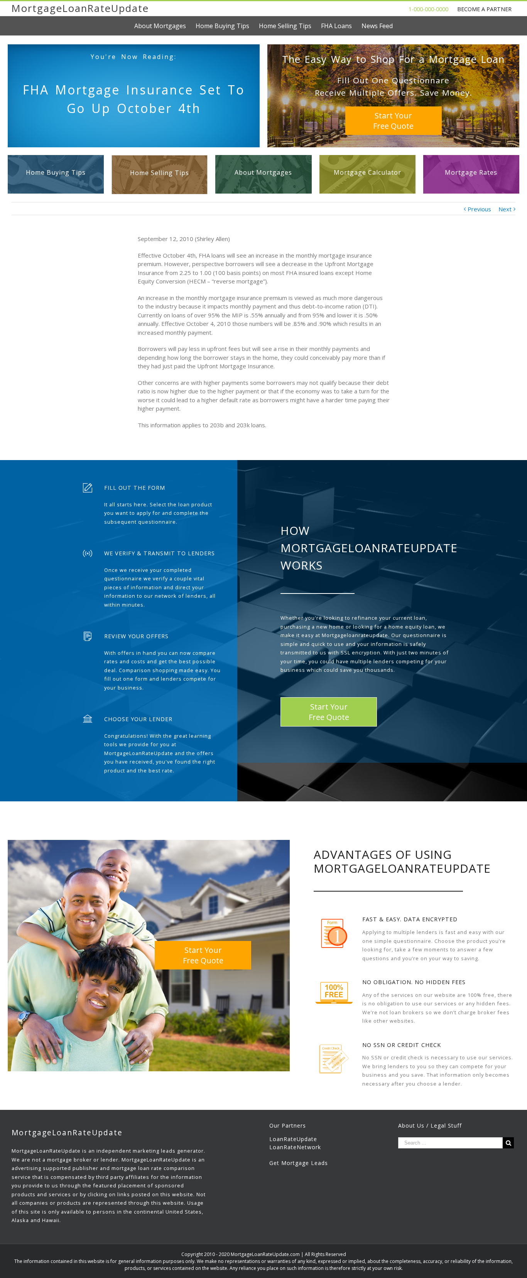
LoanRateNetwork (295, 1147)
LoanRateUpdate (293, 1139)
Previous (479, 209)
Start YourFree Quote (393, 120)
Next (505, 209)
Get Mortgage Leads (298, 1163)
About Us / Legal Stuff (430, 1125)
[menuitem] (165, 25)
